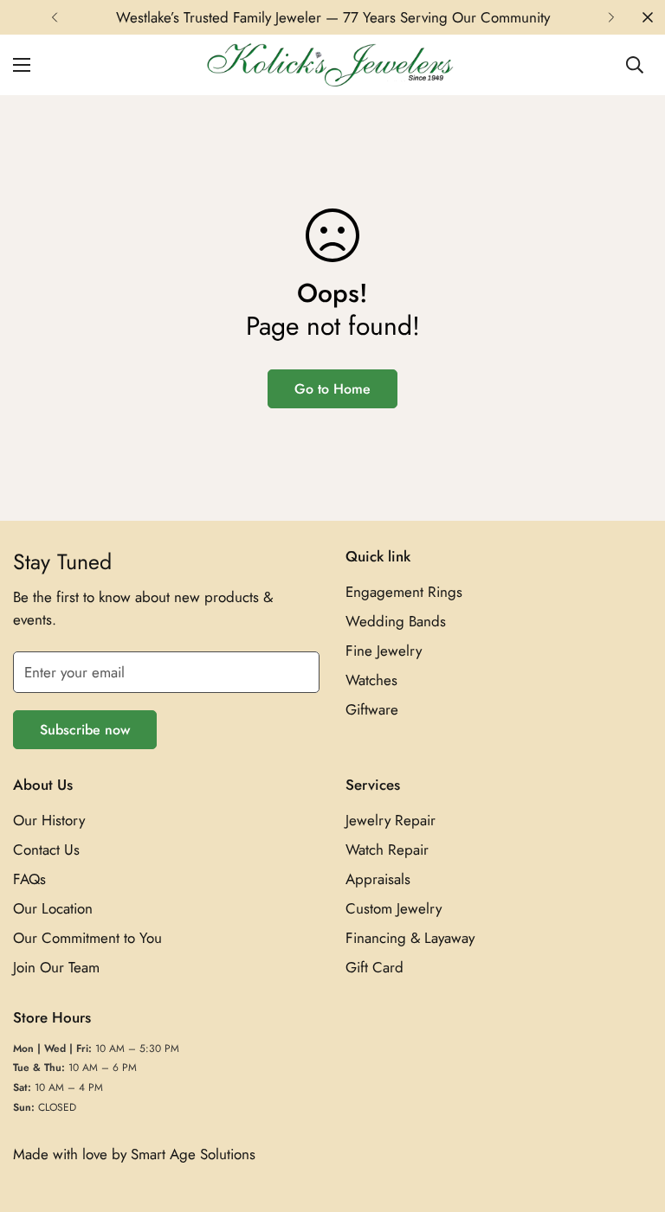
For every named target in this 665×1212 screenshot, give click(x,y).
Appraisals (377, 879)
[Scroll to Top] (631, 1118)
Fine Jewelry (383, 650)
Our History (49, 820)
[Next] (610, 17)
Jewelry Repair (390, 820)
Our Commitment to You (87, 937)
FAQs (29, 879)
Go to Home (332, 389)
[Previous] (54, 17)
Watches (371, 680)
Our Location (53, 908)
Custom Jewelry (393, 908)
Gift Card (374, 967)
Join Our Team (56, 967)
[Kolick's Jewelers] (332, 65)
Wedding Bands (395, 621)
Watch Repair (387, 849)
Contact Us (46, 849)
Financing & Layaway (410, 937)
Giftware (371, 709)
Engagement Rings (403, 591)
